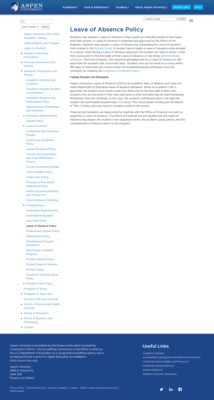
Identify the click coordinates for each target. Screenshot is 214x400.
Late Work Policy (36, 220)
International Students (39, 215)
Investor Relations (153, 370)
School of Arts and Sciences (41, 299)
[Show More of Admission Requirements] (24, 115)
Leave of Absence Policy (41, 225)
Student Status (35, 269)
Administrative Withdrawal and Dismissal (42, 108)
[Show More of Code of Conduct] (24, 126)
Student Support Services (41, 264)
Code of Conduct (36, 126)
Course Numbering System (42, 166)
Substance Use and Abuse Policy (42, 276)
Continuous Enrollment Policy (40, 142)
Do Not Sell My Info (36, 388)
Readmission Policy (38, 236)
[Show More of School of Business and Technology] (21, 318)
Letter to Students (35, 48)
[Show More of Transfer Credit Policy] (24, 283)
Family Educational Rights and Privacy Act (42, 193)
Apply (198, 7)
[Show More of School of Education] (21, 313)
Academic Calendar (153, 353)
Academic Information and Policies (40, 73)
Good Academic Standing (42, 200)
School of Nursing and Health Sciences (42, 306)
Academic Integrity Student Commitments (43, 91)
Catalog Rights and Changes (41, 43)
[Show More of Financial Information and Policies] (21, 62)
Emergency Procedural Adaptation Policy (40, 184)
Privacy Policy (17, 388)
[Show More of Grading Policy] (24, 205)
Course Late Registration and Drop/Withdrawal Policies (41, 158)
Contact (74, 388)
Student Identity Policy (40, 259)
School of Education (36, 313)
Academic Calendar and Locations (41, 82)
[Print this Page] (191, 21)
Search (45, 27)
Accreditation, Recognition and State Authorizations (172, 357)
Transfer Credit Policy (39, 283)
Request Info (181, 7)
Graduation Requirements (42, 210)
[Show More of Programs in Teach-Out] (21, 293)
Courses (29, 327)
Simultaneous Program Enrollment (40, 243)
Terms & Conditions (57, 388)
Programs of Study (35, 288)
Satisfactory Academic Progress (40, 252)
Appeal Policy (34, 120)
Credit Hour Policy (37, 177)
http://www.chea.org (23, 360)
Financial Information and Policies (39, 64)
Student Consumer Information (160, 374)
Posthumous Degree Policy (42, 231)
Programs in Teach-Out (38, 293)
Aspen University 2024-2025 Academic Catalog (42, 36)
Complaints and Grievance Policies (42, 133)
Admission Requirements (41, 115)
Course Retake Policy (39, 172)
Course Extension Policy (41, 149)
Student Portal (103, 48)
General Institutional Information (36, 55)
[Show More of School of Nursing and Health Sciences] (21, 304)
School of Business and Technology (38, 320)
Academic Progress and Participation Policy (41, 99)
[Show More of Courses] (21, 327)
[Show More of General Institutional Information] (21, 53)
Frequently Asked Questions (158, 366)
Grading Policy (35, 205)
